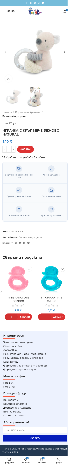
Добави (25, 149)
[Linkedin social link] (39, 3)
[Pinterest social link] (35, 3)
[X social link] (31, 3)
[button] (5, 52)
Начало (7, 112)
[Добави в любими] (29, 269)
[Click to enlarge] (8, 78)
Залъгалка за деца (14, 116)
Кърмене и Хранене (27, 112)
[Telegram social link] (43, 3)
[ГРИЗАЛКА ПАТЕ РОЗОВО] (18, 279)
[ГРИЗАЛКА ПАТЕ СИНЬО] (52, 279)
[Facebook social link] (27, 3)
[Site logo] (35, 10)
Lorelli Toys (9, 123)
